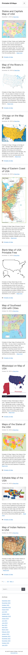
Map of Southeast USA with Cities (11, 306)
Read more (19, 53)
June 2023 (5, 623)
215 (8, 581)
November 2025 (6, 603)
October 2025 (5, 605)
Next (12, 581)
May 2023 (4, 625)
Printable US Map (8, 57)
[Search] (23, 589)
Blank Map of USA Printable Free (11, 251)
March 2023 (5, 629)
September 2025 (6, 607)
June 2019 (4, 645)
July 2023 (4, 620)
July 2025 (4, 612)
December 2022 (6, 636)
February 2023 (6, 632)
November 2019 (6, 641)
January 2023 (5, 634)
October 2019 (5, 643)
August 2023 (5, 618)
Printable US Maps (9, 3)
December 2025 (6, 600)
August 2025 (5, 609)
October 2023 (5, 614)
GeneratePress (14, 653)
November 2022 (6, 638)
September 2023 (6, 616)
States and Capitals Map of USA (12, 12)
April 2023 (4, 627)
